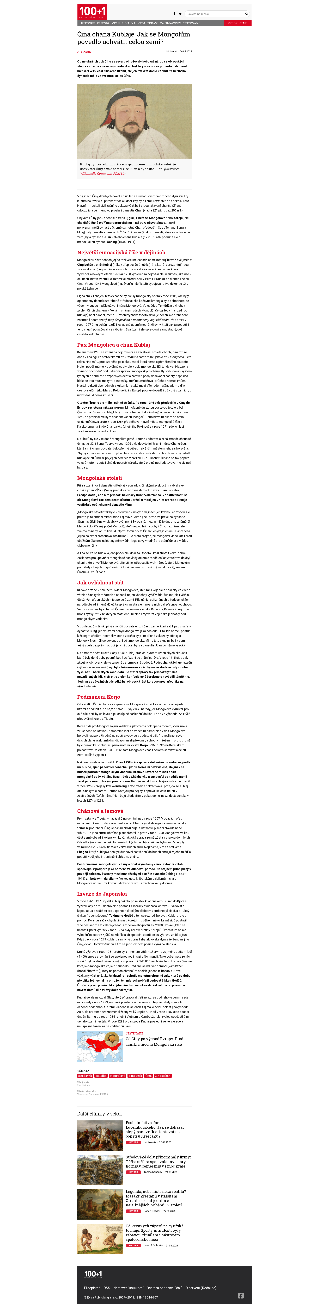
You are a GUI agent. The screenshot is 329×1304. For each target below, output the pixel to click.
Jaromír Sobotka (153, 1245)
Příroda (103, 23)
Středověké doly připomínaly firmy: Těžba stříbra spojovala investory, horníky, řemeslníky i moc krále (158, 1161)
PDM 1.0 (104, 1094)
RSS (107, 1288)
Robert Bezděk (152, 1211)
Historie (88, 23)
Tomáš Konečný (153, 1172)
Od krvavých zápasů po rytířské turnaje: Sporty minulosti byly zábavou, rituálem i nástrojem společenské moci (155, 1233)
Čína (148, 1075)
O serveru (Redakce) (201, 1288)
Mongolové (117, 1075)
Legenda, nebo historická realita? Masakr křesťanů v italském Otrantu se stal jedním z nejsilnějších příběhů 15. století (156, 1198)
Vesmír (118, 23)
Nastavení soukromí (128, 1288)
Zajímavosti (170, 23)
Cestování (191, 23)
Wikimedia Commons (88, 1094)
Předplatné (237, 23)
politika (100, 1075)
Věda (141, 23)
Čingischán (162, 1075)
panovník (135, 1075)
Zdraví (152, 23)
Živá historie (83, 1085)
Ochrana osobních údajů (164, 1288)
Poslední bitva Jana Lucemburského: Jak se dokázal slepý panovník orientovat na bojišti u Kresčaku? (155, 1129)
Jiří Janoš (171, 51)
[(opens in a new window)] (174, 13)
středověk (85, 1075)
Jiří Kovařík (150, 1142)
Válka (130, 23)
